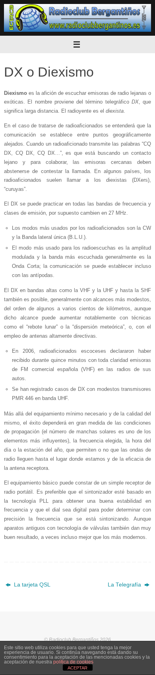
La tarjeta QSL (31, 585)
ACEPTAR (77, 667)
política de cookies (73, 662)
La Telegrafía (125, 585)
